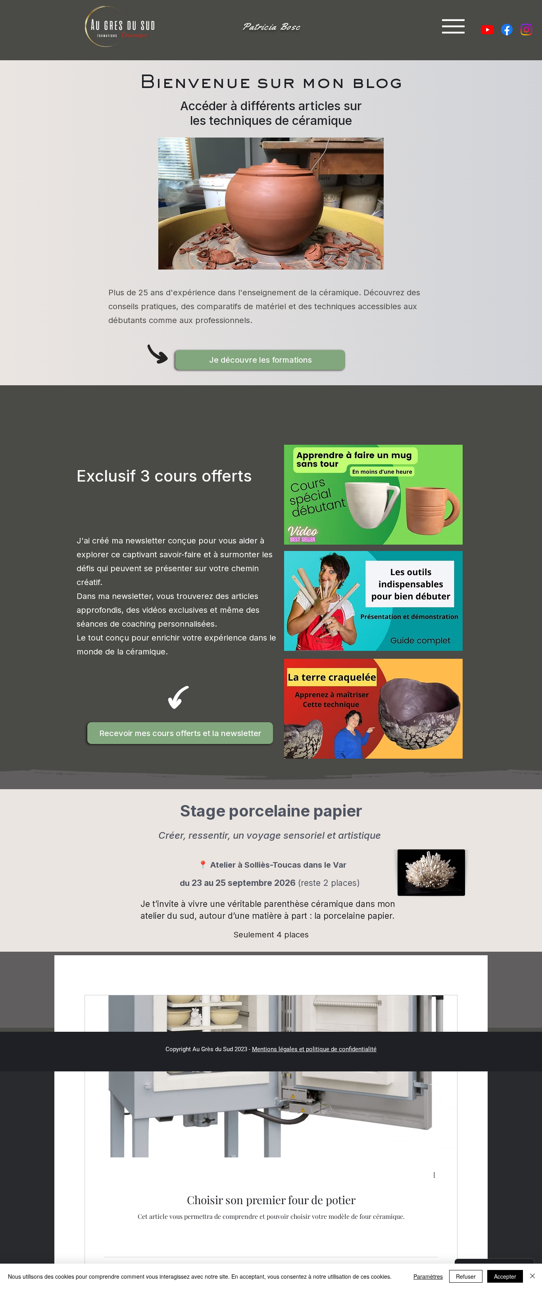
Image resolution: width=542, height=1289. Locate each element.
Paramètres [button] (428, 1276)
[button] (260, 360)
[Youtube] (487, 29)
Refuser (466, 1276)
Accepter (505, 1276)
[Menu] (453, 26)
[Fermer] (532, 1276)
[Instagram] (526, 29)
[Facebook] (507, 29)
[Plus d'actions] (437, 1175)
